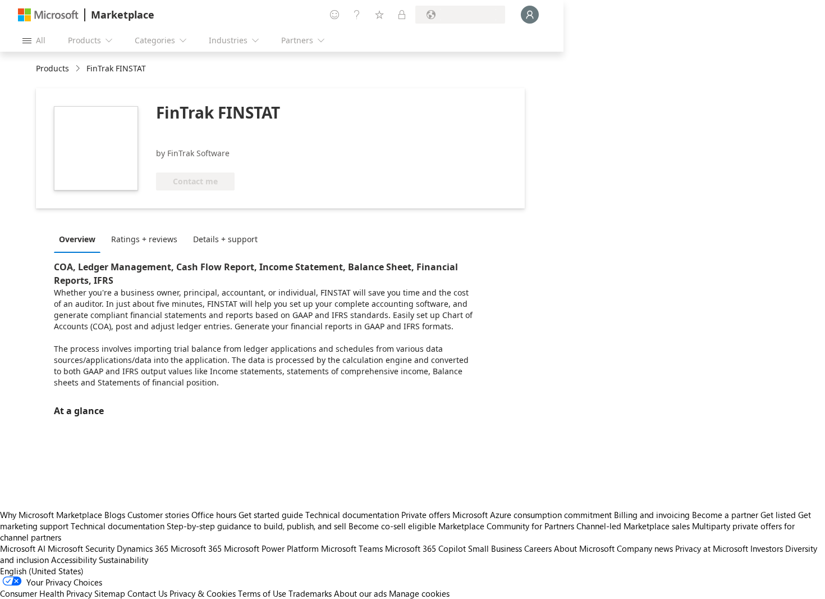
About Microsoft (584, 548)
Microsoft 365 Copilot (425, 548)
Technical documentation (352, 514)
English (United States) (42, 571)
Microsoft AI (22, 548)
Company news (645, 548)
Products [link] (52, 68)
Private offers (425, 514)
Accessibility (74, 559)
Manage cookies (419, 593)
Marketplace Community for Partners (506, 526)
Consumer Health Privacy (46, 593)
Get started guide (271, 514)
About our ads (360, 593)
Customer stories (158, 514)
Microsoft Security (81, 548)
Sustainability (123, 559)
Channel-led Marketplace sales (633, 526)
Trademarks (310, 593)
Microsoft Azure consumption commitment (533, 514)
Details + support (225, 239)
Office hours (213, 514)
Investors (766, 548)
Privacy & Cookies (202, 593)
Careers (538, 548)
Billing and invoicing (652, 514)
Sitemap (109, 593)
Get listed (778, 514)
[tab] (80, 238)
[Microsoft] (48, 14)
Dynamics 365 (142, 548)
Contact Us (147, 593)
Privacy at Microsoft (711, 548)
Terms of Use (262, 593)
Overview (77, 239)
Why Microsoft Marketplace (51, 514)
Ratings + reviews (144, 239)
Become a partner (725, 514)
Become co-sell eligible (392, 526)
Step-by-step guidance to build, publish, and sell (256, 526)
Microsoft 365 (196, 548)
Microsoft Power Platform (271, 548)
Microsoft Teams (352, 548)
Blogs (114, 514)
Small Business (495, 548)
